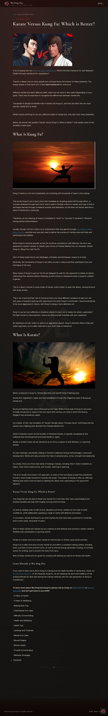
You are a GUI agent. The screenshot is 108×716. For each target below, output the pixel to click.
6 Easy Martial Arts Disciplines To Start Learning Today (32, 679)
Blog (14, 14)
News (96, 711)
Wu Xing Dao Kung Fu (22, 574)
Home (91, 711)
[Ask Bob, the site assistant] (103, 711)
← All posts (54, 689)
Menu (100, 3)
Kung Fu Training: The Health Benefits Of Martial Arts (76, 679)
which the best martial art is (44, 71)
